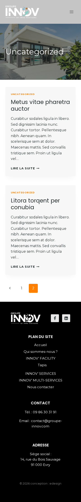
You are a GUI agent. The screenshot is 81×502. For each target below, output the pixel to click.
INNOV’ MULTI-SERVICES (40, 380)
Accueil (40, 345)
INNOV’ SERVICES (40, 373)
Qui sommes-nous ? (41, 351)
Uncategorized (23, 94)
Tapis (42, 365)
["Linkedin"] (66, 318)
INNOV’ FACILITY (40, 358)
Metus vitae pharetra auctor (40, 105)
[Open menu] (71, 11)
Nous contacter (40, 387)
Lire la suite (23, 168)
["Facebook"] (55, 318)
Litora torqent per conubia (35, 204)
